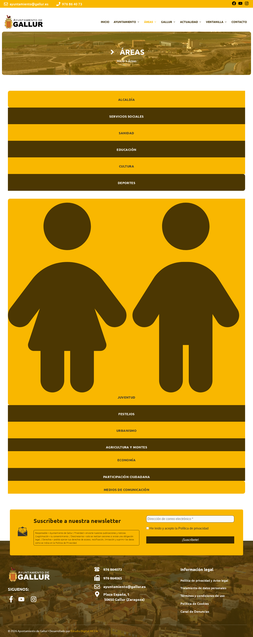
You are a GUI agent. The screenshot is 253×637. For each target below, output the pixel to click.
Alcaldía (126, 99)
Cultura (126, 166)
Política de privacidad (193, 528)
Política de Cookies (194, 603)
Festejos (126, 414)
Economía (126, 460)
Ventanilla (214, 22)
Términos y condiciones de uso (202, 595)
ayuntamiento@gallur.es (124, 586)
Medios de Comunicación (126, 490)
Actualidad (189, 22)
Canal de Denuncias (194, 611)
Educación (126, 149)
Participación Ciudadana (126, 477)
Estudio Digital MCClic (85, 631)
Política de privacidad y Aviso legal (204, 580)
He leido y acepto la (179, 528)
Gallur (166, 22)
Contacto (239, 22)
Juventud (126, 397)
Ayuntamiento (125, 22)
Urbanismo (126, 430)
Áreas (148, 22)
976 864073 (112, 569)
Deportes (126, 183)
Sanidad (126, 133)
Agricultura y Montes (126, 447)
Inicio (105, 22)
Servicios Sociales (126, 116)
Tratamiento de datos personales (203, 588)
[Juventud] (126, 388)
